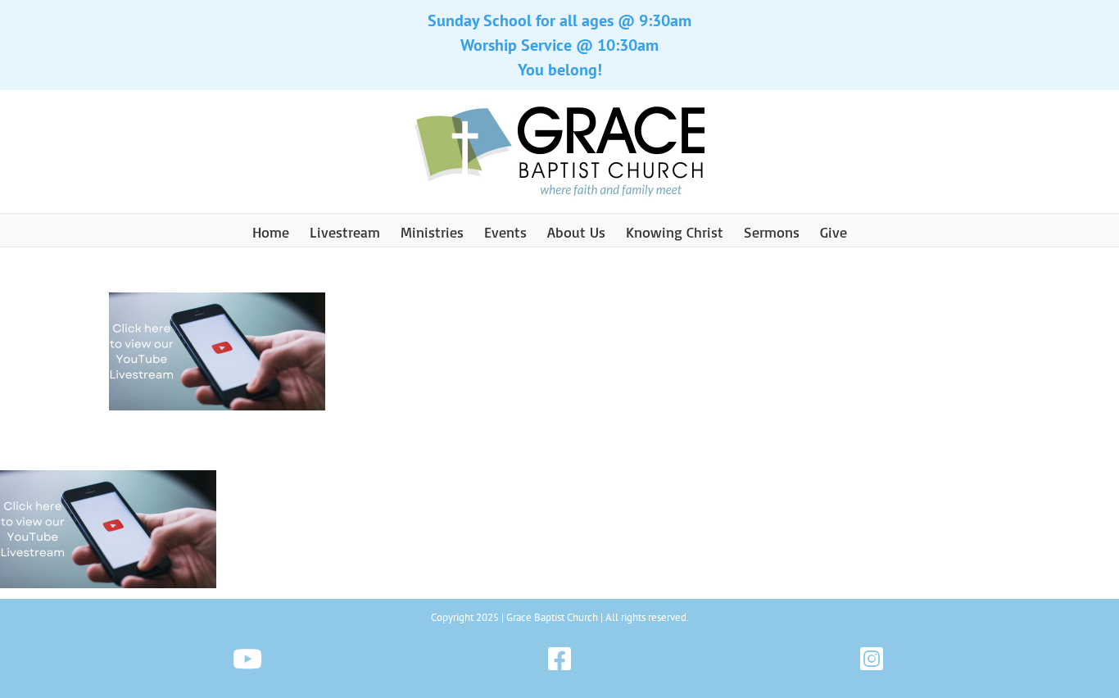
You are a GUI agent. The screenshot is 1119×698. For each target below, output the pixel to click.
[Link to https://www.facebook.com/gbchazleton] (559, 659)
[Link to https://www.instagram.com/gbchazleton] (872, 659)
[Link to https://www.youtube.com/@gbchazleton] (247, 659)
